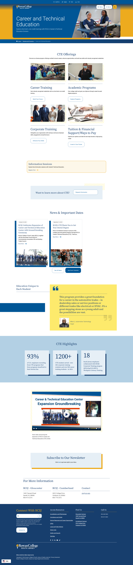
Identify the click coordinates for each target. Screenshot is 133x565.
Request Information (81, 192)
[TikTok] (59, 540)
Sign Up (39, 516)
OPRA (51, 523)
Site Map (52, 536)
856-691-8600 (104, 517)
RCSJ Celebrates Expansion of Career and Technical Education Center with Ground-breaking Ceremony (31, 229)
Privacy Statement (55, 557)
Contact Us (22, 530)
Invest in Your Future (76, 144)
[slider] (60, 428)
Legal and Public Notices (56, 527)
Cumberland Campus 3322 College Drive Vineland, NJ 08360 (81, 523)
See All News (58, 270)
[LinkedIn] (54, 540)
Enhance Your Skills (38, 140)
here (59, 462)
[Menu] (115, 7)
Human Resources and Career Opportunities (61, 520)
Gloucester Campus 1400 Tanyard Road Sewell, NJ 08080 (81, 516)
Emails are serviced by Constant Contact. (29, 525)
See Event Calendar (73, 270)
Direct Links (53, 530)
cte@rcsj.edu (86, 493)
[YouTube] (57, 540)
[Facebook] (50, 540)
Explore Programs (75, 99)
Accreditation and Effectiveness (58, 514)
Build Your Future (38, 99)
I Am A (109, 7)
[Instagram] (52, 540)
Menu (101, 7)
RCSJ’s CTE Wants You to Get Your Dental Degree (64, 226)
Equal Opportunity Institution (42, 559)
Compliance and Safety (56, 517)
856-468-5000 (104, 514)
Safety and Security (55, 533)
